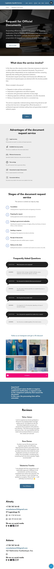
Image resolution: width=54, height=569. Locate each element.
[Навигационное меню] (51, 2)
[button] (13, 193)
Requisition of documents (17, 7)
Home (7, 7)
